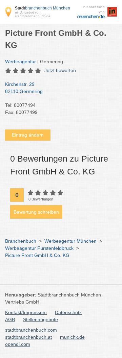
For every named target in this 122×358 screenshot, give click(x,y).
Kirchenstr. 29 (24, 87)
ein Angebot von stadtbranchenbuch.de (32, 14)
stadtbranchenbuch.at (28, 337)
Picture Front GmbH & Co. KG (37, 255)
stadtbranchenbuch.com (31, 330)
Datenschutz (68, 312)
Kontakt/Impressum (26, 312)
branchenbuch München (42, 8)
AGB (10, 319)
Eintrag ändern (28, 135)
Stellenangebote (40, 319)
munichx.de (72, 337)
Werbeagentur (20, 61)
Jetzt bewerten (60, 70)
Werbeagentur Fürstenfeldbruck (39, 248)
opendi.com (17, 344)
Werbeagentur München (70, 241)
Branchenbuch (20, 241)
